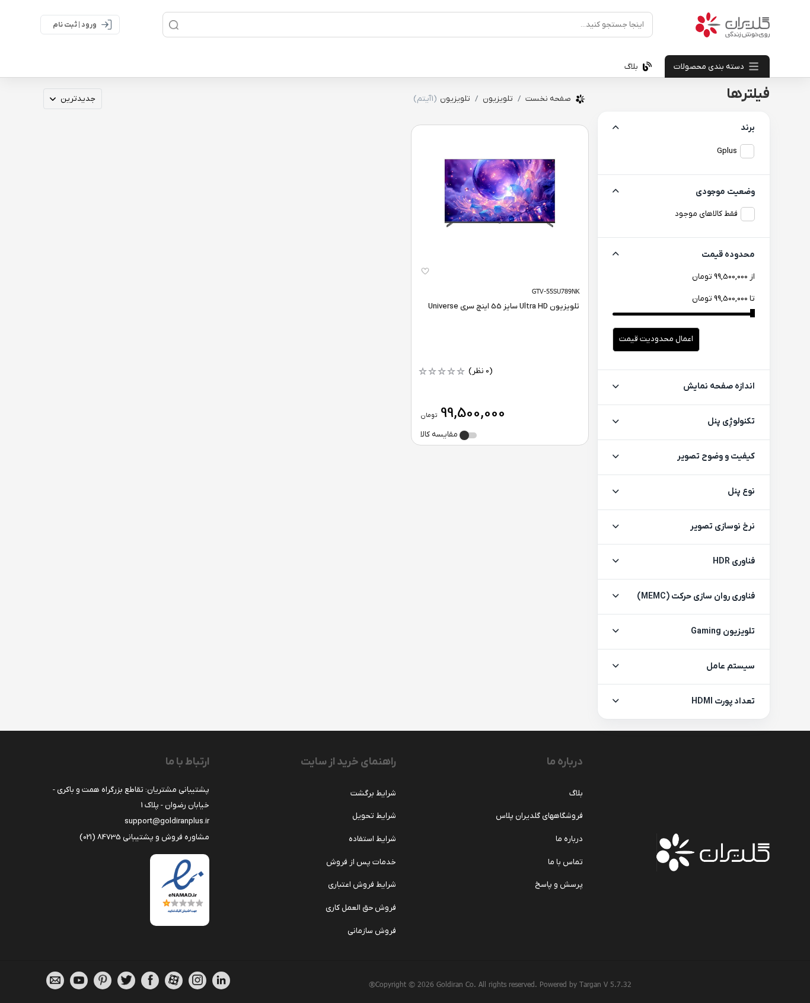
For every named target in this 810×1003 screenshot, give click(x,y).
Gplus (727, 151)
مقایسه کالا (440, 434)
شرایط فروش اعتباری (362, 885)
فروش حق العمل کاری (361, 908)
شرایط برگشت (373, 793)
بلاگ (576, 793)
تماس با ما (565, 862)
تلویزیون (498, 99)
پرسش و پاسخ (559, 885)
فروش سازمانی (371, 931)
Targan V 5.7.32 (605, 984)
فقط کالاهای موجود (706, 214)
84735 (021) (100, 837)
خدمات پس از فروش (361, 862)
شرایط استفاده (372, 839)
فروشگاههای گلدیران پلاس (539, 816)
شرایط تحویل (374, 816)
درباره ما (569, 839)
